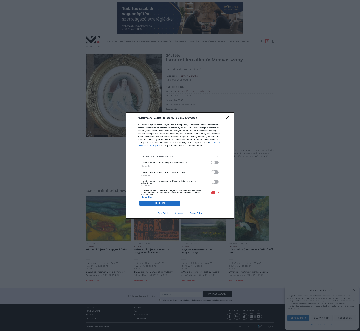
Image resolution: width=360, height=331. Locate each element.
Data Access (180, 213)
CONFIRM (160, 203)
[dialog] (180, 166)
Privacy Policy (196, 213)
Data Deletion (164, 213)
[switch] (215, 162)
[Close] (228, 118)
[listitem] (180, 156)
